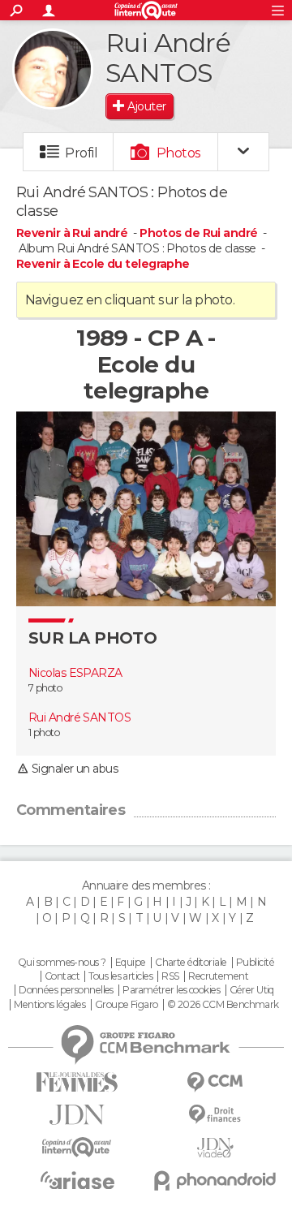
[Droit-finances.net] (215, 1115)
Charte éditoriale (190, 962)
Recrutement (218, 976)
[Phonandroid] (215, 1180)
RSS (169, 976)
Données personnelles (66, 990)
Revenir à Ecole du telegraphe (103, 263)
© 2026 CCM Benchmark (223, 1004)
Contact (62, 976)
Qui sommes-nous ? (61, 962)
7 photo (45, 688)
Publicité (255, 962)
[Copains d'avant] (77, 1147)
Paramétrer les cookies (171, 990)
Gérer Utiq (252, 990)
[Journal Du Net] (77, 1115)
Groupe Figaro (126, 1004)
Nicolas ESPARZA (75, 673)
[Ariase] (77, 1180)
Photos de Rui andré (198, 233)
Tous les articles (120, 976)
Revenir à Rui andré (73, 233)
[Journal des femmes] (77, 1082)
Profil (81, 153)
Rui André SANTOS (79, 717)
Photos (179, 153)
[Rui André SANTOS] (52, 69)
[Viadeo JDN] (215, 1148)
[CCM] (215, 1082)
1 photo (43, 732)
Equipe (130, 962)
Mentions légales (49, 1004)
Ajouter (146, 106)
